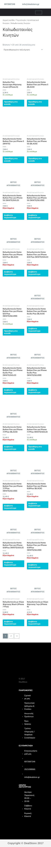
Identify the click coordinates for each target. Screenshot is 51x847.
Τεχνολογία (21, 20)
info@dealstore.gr (30, 4)
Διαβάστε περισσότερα (10, 216)
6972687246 (9, 4)
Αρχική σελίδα (8, 20)
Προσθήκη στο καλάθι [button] (11, 103)
